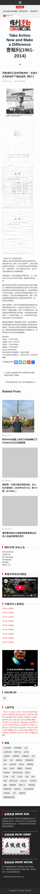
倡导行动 (17, 752)
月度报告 (28, 768)
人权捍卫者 (7, 752)
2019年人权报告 (8, 608)
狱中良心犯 (14, 781)
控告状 (21, 764)
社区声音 (33, 781)
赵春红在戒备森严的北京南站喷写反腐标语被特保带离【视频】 (19, 374)
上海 (25, 748)
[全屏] (35, 595)
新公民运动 (14, 728)
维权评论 (17, 789)
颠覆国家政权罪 (9, 797)
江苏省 (19, 777)
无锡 (5, 768)
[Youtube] (4, 698)
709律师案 (17, 748)
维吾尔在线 (23, 730)
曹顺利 (19, 768)
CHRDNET (27, 717)
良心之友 (21, 733)
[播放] (5, 595)
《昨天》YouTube (8, 712)
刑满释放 (25, 756)
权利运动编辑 (20, 81)
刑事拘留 (16, 756)
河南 (26, 777)
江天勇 (5, 777)
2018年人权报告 (8, 613)
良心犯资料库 (28, 789)
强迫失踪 (13, 764)
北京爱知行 (25, 725)
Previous (5, 685)
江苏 (12, 777)
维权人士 (22, 785)
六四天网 (30, 715)
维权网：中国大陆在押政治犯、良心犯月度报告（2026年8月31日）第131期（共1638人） (19, 487)
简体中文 (9, 16)
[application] (20, 587)
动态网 (19, 717)
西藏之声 (31, 730)
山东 (5, 764)
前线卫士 (16, 722)
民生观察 (8, 717)
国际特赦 (24, 722)
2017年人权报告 (8, 617)
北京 (33, 756)
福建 (5, 785)
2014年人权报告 (8, 630)
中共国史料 (11, 715)
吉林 (5, 760)
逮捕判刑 (22, 793)
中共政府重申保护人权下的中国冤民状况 (19, 382)
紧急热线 (13, 785)
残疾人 (27, 773)
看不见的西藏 (25, 720)
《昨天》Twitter (21, 712)
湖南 (5, 781)
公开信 (26, 752)
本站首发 (6, 773)
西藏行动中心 (13, 730)
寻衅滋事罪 (29, 760)
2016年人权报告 (8, 621)
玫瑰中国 (13, 733)
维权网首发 (7, 789)
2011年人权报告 (8, 642)
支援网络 (30, 764)
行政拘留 (6, 793)
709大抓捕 (7, 748)
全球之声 (30, 728)
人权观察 (31, 722)
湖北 (33, 777)
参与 (26, 733)
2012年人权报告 (8, 638)
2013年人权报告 (8, 634)
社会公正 (24, 781)
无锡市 (12, 768)
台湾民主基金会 (14, 725)
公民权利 (6, 756)
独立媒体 (22, 728)
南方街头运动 (21, 715)
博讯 (14, 717)
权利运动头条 (17, 773)
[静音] (32, 595)
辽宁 (14, 793)
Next (35, 685)
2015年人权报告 (8, 625)
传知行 (32, 725)
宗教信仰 (19, 760)
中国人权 (16, 720)
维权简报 (31, 785)
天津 (11, 760)
